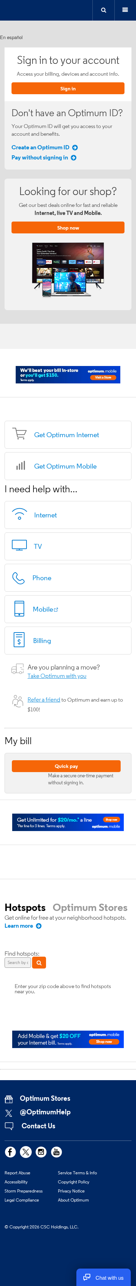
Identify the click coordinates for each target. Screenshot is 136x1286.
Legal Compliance (22, 1200)
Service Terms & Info (77, 1172)
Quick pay (66, 766)
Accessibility (16, 1181)
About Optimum (73, 1200)
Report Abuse (17, 1172)
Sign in (68, 88)
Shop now (68, 227)
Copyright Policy (73, 1181)
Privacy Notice (71, 1191)
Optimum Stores (90, 907)
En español (11, 37)
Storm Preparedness (24, 1191)
